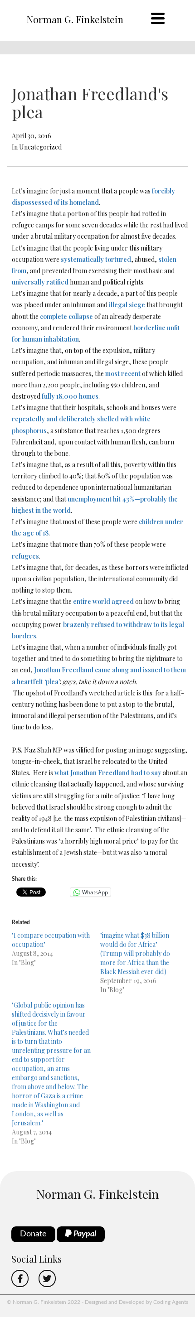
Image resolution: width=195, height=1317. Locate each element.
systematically (82, 259)
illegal (118, 304)
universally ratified (40, 282)
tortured (118, 259)
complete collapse (66, 316)
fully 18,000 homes (70, 396)
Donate (33, 1234)
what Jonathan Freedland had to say (107, 772)
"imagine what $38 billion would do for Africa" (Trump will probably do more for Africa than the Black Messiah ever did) (135, 953)
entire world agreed (103, 601)
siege (137, 304)
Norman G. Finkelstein (74, 19)
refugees (25, 556)
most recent (123, 373)
